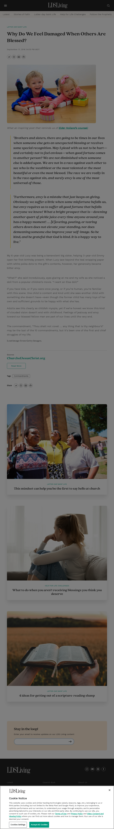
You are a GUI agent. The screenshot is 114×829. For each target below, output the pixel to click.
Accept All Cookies (39, 825)
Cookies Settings (18, 825)
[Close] (109, 790)
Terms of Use (61, 814)
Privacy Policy (77, 814)
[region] (57, 807)
